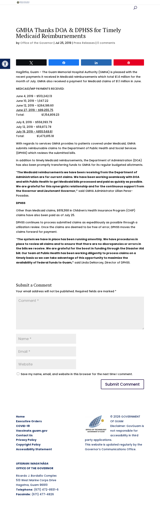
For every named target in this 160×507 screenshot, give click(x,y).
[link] (5, 64)
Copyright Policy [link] (28, 445)
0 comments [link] (106, 43)
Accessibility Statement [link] (34, 449)
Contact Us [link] (24, 435)
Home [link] (20, 417)
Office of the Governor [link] (36, 43)
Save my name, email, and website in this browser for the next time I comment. (76, 374)
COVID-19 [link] (23, 426)
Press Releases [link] (84, 43)
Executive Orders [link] (29, 421)
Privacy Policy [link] (26, 440)
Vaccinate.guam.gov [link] (31, 431)
